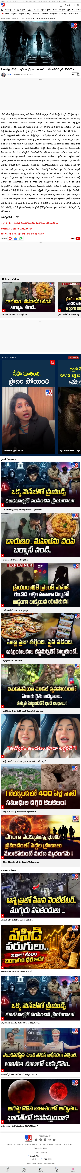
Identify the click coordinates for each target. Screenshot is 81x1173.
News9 (3, 1)
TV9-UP (64, 1)
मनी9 (58, 1)
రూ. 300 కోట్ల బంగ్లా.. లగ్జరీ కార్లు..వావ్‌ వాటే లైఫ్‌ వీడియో (22, 234)
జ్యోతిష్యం (14, 13)
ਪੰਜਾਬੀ (40, 1)
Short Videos (9, 357)
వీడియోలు (45, 13)
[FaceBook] (36, 1139)
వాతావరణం (36, 13)
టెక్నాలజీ (21, 13)
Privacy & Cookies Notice (63, 1144)
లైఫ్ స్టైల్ (43, 10)
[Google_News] (15, 238)
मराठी (22, 1)
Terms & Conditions (40, 1148)
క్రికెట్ (23, 10)
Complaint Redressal (46, 1144)
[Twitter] (40, 1139)
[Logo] (3, 5)
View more (72, 357)
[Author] (3, 74)
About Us (20, 1144)
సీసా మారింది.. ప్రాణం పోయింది (13, 451)
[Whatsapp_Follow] (21, 238)
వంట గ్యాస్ (64, 13)
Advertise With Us (31, 1144)
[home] (2, 10)
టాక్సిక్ (28, 13)
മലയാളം (52, 1)
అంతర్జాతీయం (54, 13)
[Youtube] (10, 238)
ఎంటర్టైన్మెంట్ (17, 10)
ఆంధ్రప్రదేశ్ (29, 10)
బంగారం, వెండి (73, 13)
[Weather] (64, 5)
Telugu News (5, 18)
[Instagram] (45, 1139)
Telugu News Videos (18, 18)
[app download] (60, 5)
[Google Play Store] (34, 1157)
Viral (28, 18)
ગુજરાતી (29, 1)
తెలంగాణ (36, 10)
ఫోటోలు (49, 10)
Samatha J (10, 75)
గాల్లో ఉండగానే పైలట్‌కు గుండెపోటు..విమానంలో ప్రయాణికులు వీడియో (30, 223)
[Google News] (54, 1139)
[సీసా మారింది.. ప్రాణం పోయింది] (28, 407)
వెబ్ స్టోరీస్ (62, 10)
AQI (68, 5)
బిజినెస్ (55, 10)
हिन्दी (9, 1)
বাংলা (34, 1)
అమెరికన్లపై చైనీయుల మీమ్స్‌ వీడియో (16, 229)
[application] (40, 43)
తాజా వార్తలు (8, 10)
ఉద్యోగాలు (6, 13)
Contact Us (11, 1144)
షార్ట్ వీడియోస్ (70, 10)
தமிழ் (45, 1)
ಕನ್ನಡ (16, 1)
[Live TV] (72, 5)
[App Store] (47, 1159)
